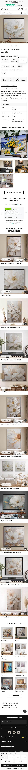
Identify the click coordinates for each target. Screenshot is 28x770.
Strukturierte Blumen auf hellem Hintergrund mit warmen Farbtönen (11, 584)
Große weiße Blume (6, 295)
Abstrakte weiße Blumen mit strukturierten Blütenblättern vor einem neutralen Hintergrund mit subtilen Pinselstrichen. (11, 327)
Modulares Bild (5, 60)
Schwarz (7, 761)
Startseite (4, 703)
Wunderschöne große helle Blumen (10, 488)
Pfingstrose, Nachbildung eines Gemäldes (11, 359)
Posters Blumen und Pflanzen (9, 705)
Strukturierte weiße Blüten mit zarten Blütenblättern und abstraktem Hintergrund (11, 424)
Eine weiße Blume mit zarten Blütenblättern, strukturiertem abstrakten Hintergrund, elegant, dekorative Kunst (11, 456)
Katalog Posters (13, 703)
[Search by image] (22, 13)
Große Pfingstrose (6, 392)
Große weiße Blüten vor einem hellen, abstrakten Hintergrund (11, 617)
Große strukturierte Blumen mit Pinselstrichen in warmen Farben (11, 552)
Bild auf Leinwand (14, 60)
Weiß (20, 761)
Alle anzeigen (14, 696)
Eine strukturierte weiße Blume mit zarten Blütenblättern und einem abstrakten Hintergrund (11, 263)
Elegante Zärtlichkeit (6, 520)
